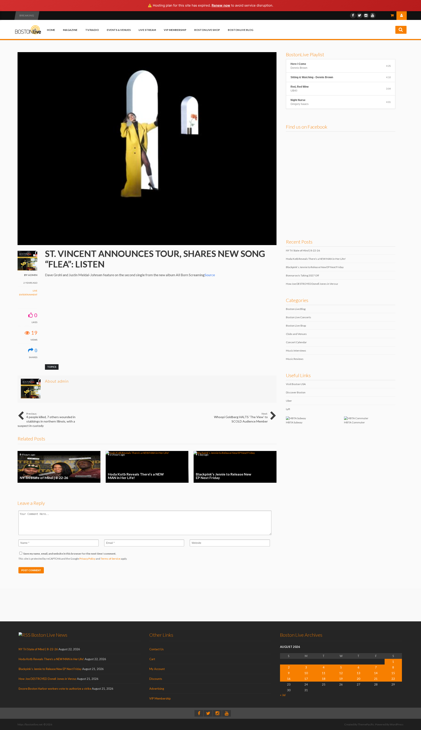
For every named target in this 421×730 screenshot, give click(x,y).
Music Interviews (296, 350)
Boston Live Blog (240, 30)
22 (393, 679)
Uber (289, 400)
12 (341, 673)
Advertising (156, 688)
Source (210, 275)
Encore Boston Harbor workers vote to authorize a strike (55, 688)
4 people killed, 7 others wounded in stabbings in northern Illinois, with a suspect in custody (46, 420)
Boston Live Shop (207, 30)
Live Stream (147, 30)
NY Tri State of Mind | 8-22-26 (59, 467)
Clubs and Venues (296, 334)
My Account (157, 669)
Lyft (288, 409)
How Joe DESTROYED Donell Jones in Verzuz (312, 283)
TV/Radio (92, 30)
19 (341, 679)
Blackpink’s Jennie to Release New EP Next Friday (235, 467)
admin (32, 275)
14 (376, 673)
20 (358, 679)
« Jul (282, 695)
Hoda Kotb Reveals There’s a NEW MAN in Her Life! (147, 467)
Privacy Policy (87, 558)
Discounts (155, 679)
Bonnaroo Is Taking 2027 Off (302, 275)
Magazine (70, 30)
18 (323, 679)
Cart (152, 659)
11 (323, 673)
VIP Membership (175, 30)
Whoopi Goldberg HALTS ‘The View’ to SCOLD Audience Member (241, 417)
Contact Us (156, 649)
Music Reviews (294, 359)
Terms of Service (110, 558)
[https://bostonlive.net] (28, 33)
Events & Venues (119, 30)
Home (51, 30)
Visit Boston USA (296, 384)
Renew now (221, 5)
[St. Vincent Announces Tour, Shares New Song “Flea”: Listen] (147, 244)
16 (289, 679)
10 (306, 673)
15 (393, 673)
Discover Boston (295, 392)
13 (358, 673)
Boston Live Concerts (298, 317)
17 (306, 679)
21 (376, 679)
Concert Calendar (296, 342)
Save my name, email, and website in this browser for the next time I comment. (69, 553)
